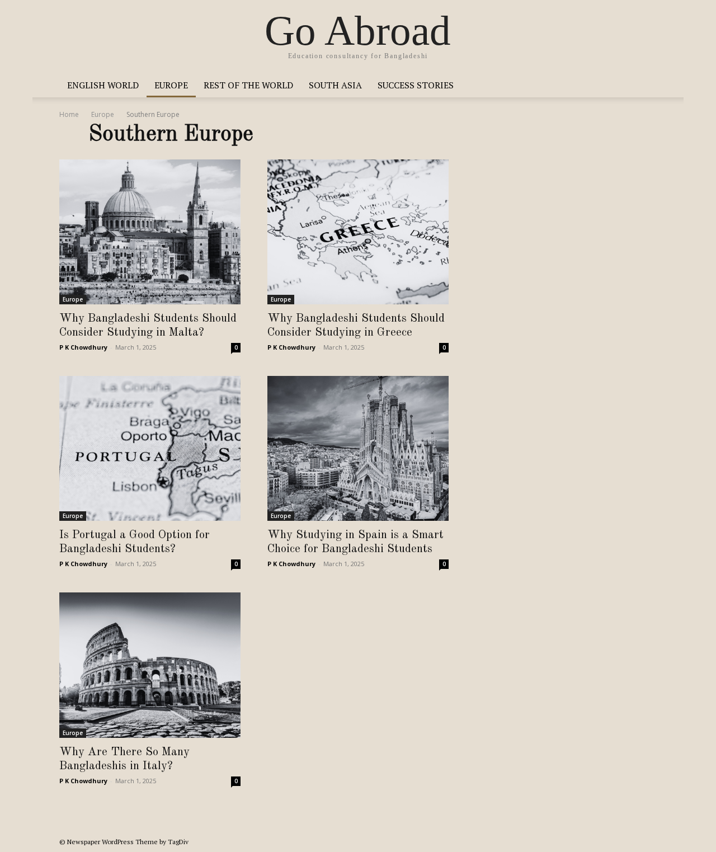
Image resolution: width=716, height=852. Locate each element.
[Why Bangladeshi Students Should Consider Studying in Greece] (358, 231)
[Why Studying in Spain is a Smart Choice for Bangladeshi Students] (358, 448)
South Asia (335, 85)
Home (69, 114)
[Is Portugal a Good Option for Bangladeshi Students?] (150, 448)
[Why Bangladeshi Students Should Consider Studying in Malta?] (150, 231)
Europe (171, 85)
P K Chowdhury (83, 347)
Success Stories (416, 85)
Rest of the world (248, 85)
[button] (643, 86)
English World (103, 85)
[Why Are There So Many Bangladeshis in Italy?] (150, 664)
